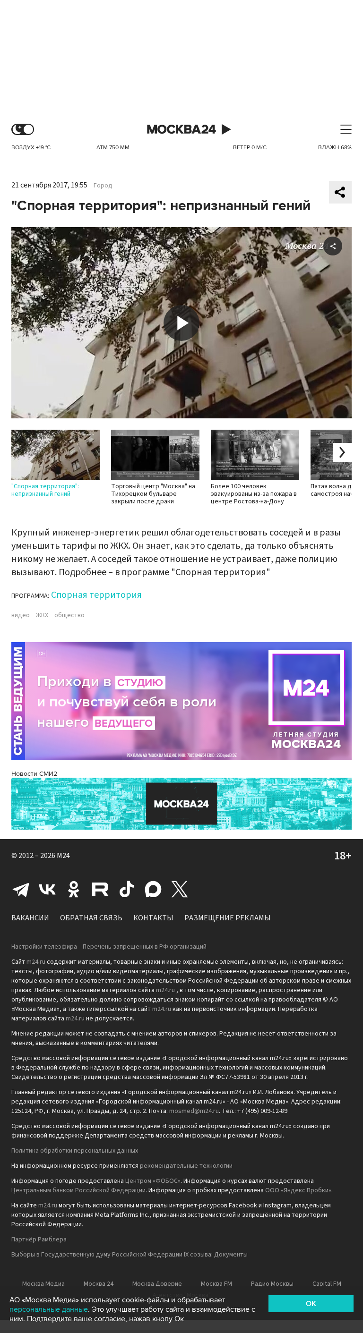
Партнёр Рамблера (39, 1239)
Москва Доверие (157, 1284)
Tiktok (126, 889)
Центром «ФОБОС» (153, 1181)
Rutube (100, 889)
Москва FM (216, 1284)
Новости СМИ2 (34, 774)
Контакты (153, 918)
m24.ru (35, 962)
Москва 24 (181, 129)
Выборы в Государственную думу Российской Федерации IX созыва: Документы (129, 1254)
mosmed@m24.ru (194, 1111)
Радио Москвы (272, 1284)
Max (153, 889)
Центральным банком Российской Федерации (78, 1190)
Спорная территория (96, 595)
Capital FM (326, 1284)
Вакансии (30, 918)
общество (69, 615)
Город (103, 185)
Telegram (20, 889)
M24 (63, 855)
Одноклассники (73, 889)
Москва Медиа (43, 1284)
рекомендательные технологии (186, 1166)
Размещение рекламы (227, 918)
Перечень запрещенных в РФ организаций (145, 946)
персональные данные (48, 1309)
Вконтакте (47, 889)
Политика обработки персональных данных (74, 1150)
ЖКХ (42, 615)
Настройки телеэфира (44, 946)
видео (20, 615)
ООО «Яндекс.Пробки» (298, 1190)
